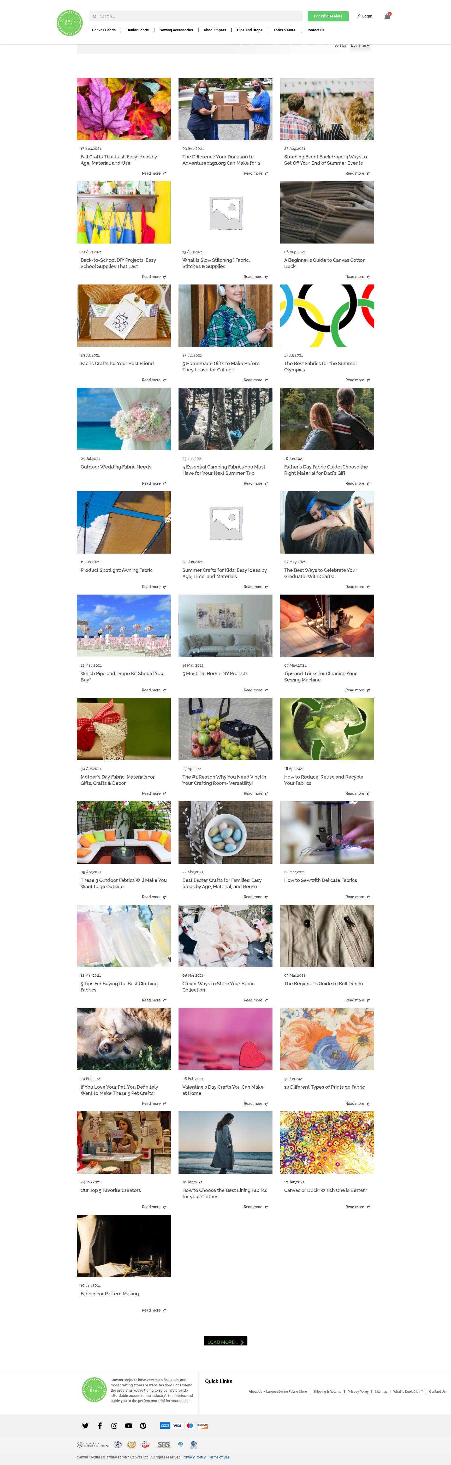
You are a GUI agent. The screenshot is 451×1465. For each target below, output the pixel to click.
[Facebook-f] (99, 1425)
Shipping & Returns (327, 1391)
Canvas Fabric (104, 30)
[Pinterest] (143, 1425)
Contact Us (315, 30)
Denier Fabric (138, 30)
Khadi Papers (215, 30)
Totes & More (284, 30)
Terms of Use (219, 1457)
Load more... (222, 1342)
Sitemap (381, 1391)
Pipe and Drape (250, 30)
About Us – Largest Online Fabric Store (278, 1391)
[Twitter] (85, 1425)
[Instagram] (114, 1425)
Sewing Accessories (176, 30)
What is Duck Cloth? (408, 1391)
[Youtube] (128, 1425)
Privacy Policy (358, 1391)
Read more (151, 173)
